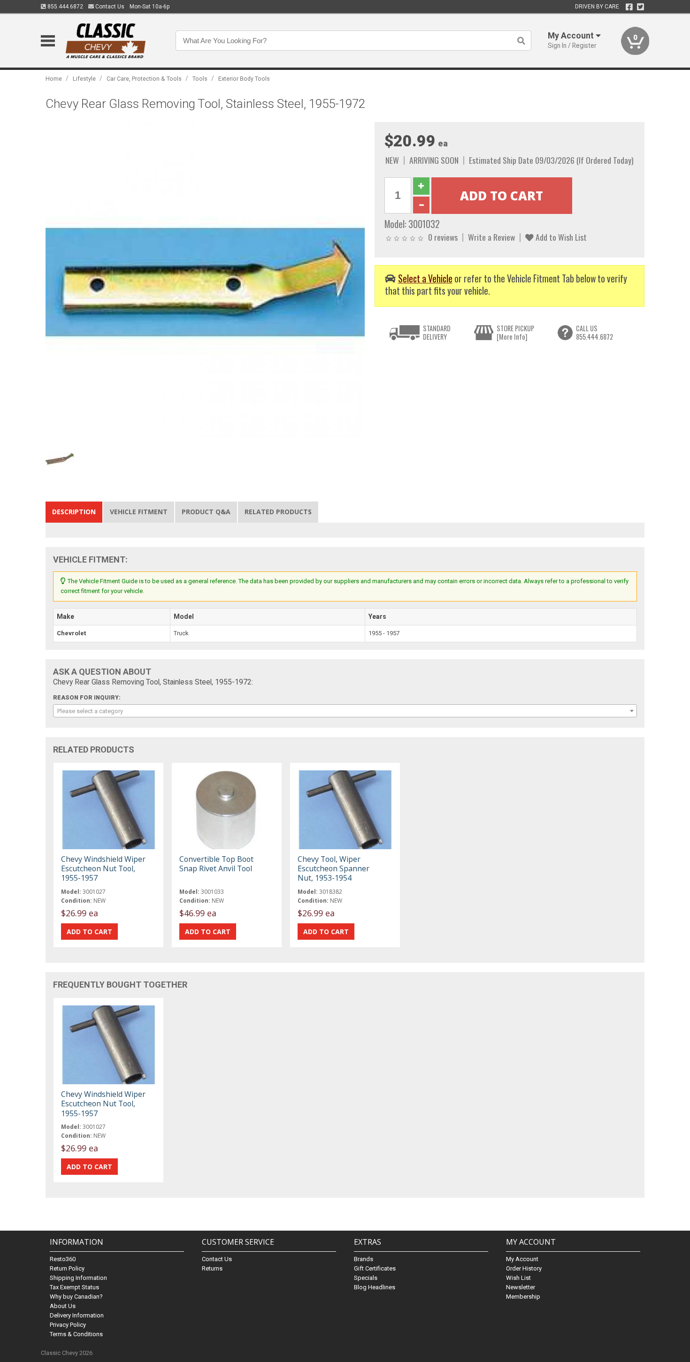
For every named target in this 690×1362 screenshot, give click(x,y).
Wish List (518, 1277)
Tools (199, 78)
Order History (524, 1268)
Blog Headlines (374, 1287)
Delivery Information (77, 1315)
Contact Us (109, 6)
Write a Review (491, 237)
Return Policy (67, 1268)
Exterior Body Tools (244, 78)
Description (74, 511)
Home (54, 78)
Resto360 (63, 1259)
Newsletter (520, 1287)
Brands (363, 1259)
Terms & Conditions (76, 1334)
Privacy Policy (68, 1324)
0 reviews (443, 237)
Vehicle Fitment (139, 511)
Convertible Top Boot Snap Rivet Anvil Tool (216, 864)
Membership (523, 1296)
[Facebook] (629, 7)
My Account (522, 1259)
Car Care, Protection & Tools (144, 78)
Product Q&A (206, 511)
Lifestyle (84, 78)
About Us (63, 1305)
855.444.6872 (64, 6)
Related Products (278, 511)
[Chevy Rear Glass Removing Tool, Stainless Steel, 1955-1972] (205, 281)
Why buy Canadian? (76, 1296)
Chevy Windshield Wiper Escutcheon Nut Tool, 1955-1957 (103, 868)
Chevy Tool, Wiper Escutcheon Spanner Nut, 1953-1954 (333, 868)
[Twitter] (640, 7)
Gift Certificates (375, 1268)
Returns (212, 1268)
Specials (365, 1277)
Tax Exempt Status (74, 1287)
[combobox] (345, 710)
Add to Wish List (560, 237)
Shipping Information (78, 1277)
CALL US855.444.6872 (594, 332)
